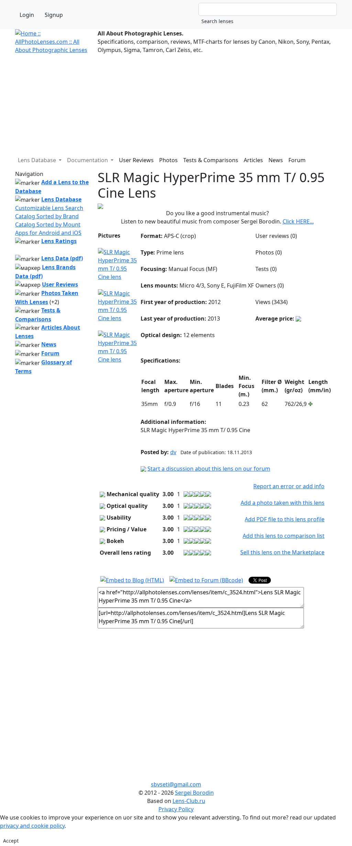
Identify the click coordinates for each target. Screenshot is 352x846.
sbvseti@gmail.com (176, 784)
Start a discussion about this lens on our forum (208, 468)
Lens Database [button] (37, 160)
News (275, 160)
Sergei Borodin (194, 792)
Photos (168, 160)
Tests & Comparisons (210, 160)
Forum (297, 160)
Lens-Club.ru (189, 801)
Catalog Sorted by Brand (47, 216)
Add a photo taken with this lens (282, 502)
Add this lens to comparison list (283, 536)
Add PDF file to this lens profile (284, 519)
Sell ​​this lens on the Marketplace (282, 552)
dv (173, 452)
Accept (11, 840)
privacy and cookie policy (32, 825)
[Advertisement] (176, 102)
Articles (253, 160)
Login (27, 15)
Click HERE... (298, 221)
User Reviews (136, 160)
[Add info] (298, 318)
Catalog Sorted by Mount (47, 224)
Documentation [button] (88, 160)
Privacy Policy (176, 809)
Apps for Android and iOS (48, 233)
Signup (54, 15)
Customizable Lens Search (49, 208)
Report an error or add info (288, 486)
